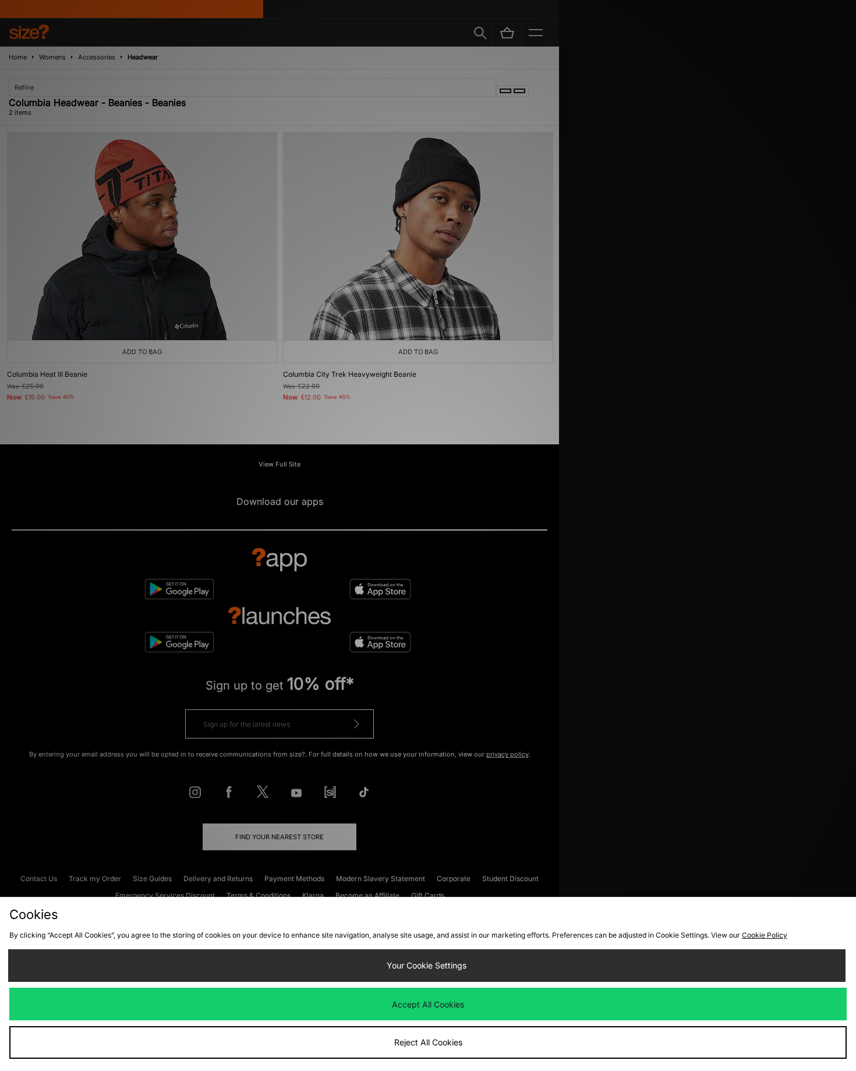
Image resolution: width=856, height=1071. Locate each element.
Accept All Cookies (428, 1004)
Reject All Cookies (428, 1042)
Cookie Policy (764, 935)
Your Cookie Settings (426, 965)
